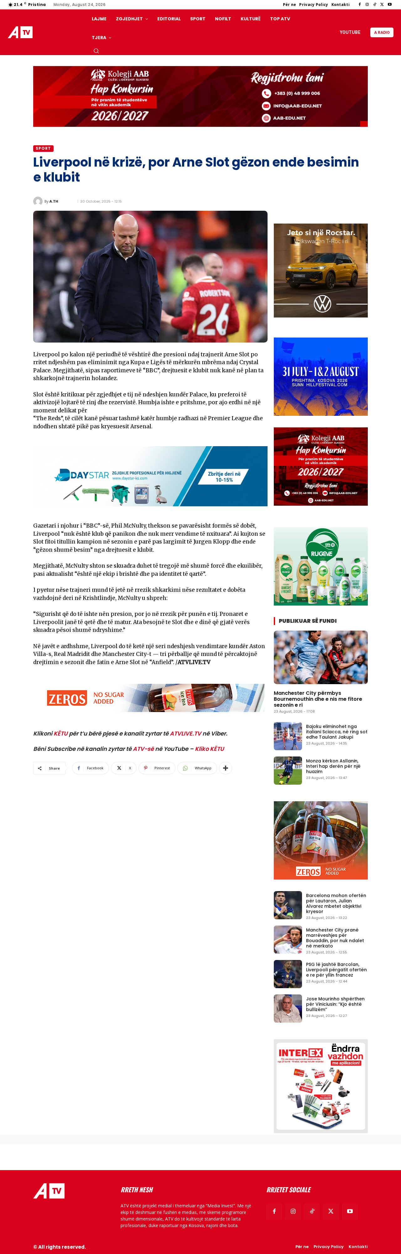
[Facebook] (359, 4)
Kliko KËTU (209, 749)
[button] (96, 51)
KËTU (61, 733)
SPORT (43, 148)
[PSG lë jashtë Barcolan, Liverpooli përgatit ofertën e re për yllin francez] (288, 974)
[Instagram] (367, 4)
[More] (225, 768)
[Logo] (22, 32)
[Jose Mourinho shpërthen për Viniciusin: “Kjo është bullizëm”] (288, 1008)
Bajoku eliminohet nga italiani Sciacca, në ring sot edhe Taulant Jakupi (336, 731)
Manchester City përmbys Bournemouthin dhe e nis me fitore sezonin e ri (318, 699)
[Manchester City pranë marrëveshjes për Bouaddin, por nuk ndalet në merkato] (288, 940)
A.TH (53, 201)
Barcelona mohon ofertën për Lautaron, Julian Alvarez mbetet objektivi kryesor (336, 903)
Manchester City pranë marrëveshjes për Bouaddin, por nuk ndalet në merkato (335, 938)
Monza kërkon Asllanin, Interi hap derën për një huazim (333, 766)
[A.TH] (38, 201)
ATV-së (143, 749)
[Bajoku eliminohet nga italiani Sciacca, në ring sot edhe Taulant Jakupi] (288, 736)
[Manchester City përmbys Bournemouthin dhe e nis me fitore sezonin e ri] (321, 657)
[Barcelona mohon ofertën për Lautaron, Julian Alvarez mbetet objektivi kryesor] (288, 905)
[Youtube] (389, 4)
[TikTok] (374, 4)
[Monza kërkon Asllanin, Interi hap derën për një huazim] (288, 770)
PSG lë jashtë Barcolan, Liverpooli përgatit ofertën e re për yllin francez (336, 969)
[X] (382, 4)
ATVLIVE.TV (185, 733)
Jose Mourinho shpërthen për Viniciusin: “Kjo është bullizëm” (335, 1004)
